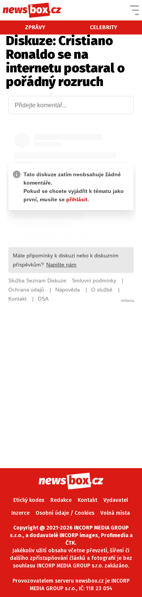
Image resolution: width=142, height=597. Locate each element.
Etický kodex (28, 500)
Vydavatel (115, 500)
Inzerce (20, 513)
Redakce (61, 500)
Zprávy (35, 27)
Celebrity (103, 27)
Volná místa (115, 513)
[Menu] (134, 10)
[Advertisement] (71, 374)
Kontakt (87, 500)
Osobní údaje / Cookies (65, 513)
